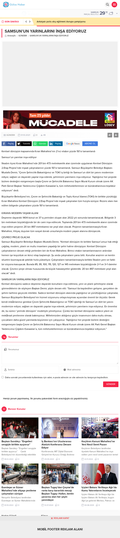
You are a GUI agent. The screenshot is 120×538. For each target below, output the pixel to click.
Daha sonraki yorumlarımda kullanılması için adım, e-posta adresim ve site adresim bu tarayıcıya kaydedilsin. (56, 377)
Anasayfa (11, 35)
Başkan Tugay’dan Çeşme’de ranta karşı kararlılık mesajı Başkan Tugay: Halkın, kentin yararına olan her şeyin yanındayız (58, 494)
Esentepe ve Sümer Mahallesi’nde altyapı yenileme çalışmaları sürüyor (19, 490)
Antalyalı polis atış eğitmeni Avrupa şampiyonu (61, 21)
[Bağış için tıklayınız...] (60, 127)
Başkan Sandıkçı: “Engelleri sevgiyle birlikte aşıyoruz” (17, 443)
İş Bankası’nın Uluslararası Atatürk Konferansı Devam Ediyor (56, 444)
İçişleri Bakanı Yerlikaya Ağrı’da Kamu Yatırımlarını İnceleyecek (99, 489)
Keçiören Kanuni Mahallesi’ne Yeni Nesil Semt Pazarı (98, 443)
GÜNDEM (22, 35)
